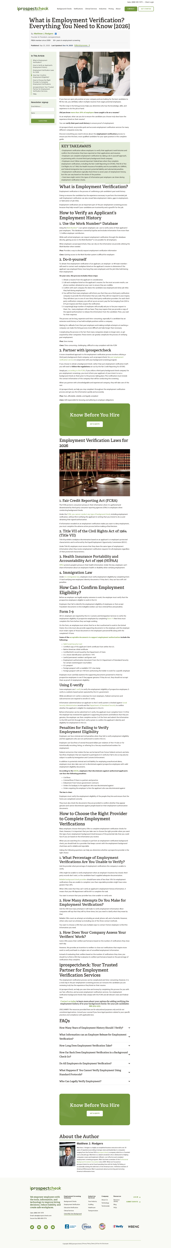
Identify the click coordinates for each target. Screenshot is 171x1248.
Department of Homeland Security (103, 705)
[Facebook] (39, 1227)
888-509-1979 (94, 1006)
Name (33, 113)
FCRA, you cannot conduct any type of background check (88, 514)
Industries (102, 9)
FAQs (35, 94)
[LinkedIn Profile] (56, 34)
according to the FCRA (76, 371)
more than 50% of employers (82, 113)
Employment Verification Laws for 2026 (43, 71)
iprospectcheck (103, 1152)
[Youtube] (53, 1227)
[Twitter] (32, 1227)
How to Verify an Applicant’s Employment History (42, 66)
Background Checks (64, 9)
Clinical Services (91, 9)
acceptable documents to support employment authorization (95, 637)
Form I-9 (110, 619)
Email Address (36, 106)
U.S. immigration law (71, 577)
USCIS (76, 771)
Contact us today (68, 1001)
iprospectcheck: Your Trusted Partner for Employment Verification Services (43, 89)
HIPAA (61, 565)
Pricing (111, 9)
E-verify (78, 689)
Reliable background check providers (73, 880)
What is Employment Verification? (40, 61)
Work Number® (72, 228)
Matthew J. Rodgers (43, 33)
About (118, 9)
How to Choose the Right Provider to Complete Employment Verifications (42, 82)
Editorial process (80, 45)
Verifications (78, 9)
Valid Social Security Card (72, 644)
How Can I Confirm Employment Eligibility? (41, 76)
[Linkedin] (46, 1227)
